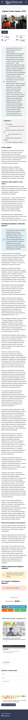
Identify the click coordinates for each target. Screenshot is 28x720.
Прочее (5, 32)
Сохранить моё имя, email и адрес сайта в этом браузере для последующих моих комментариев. (15, 701)
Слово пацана (14, 597)
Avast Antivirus (6, 662)
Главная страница (5, 7)
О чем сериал (9, 124)
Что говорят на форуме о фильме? (14, 142)
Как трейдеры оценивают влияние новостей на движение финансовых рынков (14, 638)
